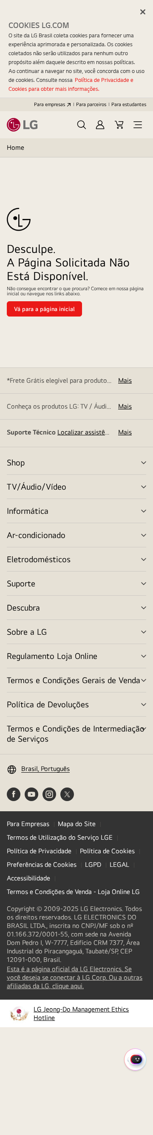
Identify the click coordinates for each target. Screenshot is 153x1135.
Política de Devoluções (48, 704)
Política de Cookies (107, 851)
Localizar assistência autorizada (103, 432)
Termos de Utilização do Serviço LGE (60, 837)
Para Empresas (28, 824)
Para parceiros (91, 104)
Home (15, 147)
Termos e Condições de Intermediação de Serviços (75, 733)
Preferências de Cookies (41, 864)
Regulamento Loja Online (52, 656)
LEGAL (119, 864)
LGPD (93, 864)
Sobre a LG (27, 631)
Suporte (21, 583)
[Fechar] (142, 12)
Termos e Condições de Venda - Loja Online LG (73, 892)
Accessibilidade (28, 878)
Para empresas (49, 104)
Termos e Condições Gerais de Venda (73, 680)
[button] (81, 124)
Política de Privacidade (39, 851)
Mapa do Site (77, 824)
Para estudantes (128, 104)
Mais (125, 380)
